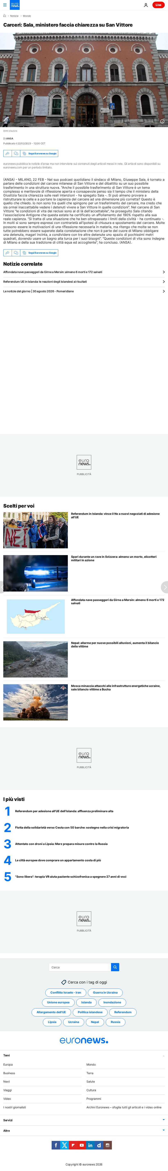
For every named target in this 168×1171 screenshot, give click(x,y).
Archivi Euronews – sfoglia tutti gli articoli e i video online (123, 1107)
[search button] (115, 967)
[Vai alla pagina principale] (15, 5)
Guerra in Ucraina (105, 992)
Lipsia (52, 1022)
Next (6, 1081)
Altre (6, 1130)
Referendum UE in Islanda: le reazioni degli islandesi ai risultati (45, 281)
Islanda (86, 1002)
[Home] (4, 15)
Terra (89, 1073)
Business (9, 1073)
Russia (115, 1022)
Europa (8, 1064)
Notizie (14, 16)
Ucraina (73, 1022)
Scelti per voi (18, 506)
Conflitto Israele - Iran (65, 992)
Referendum (123, 1012)
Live (158, 5)
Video (7, 1098)
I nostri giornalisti (14, 1107)
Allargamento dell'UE (51, 1012)
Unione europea (58, 1002)
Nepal (95, 1022)
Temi (6, 1055)
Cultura (91, 1090)
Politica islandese (90, 1012)
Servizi (7, 1120)
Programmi (93, 1098)
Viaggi (7, 1090)
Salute (90, 1081)
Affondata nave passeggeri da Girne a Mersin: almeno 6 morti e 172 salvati (52, 272)
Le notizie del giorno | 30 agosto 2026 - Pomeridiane (38, 291)
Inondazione (112, 1002)
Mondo (27, 16)
